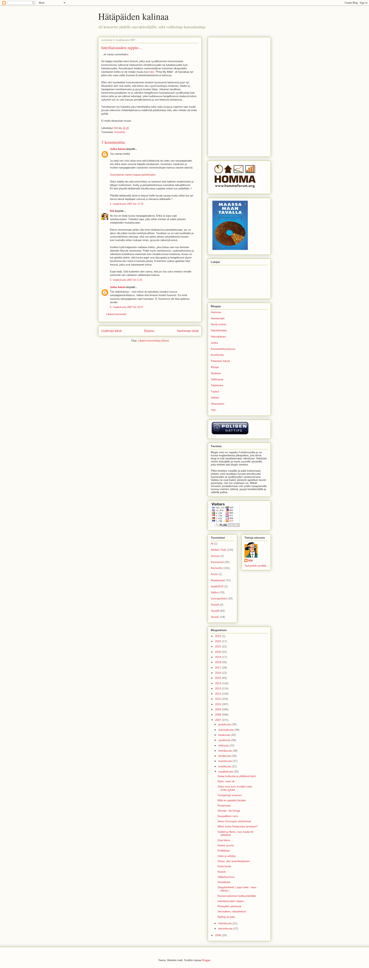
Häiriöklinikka (219, 330)
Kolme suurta (226, 845)
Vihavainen (217, 403)
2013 (218, 688)
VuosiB (215, 610)
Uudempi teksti (111, 331)
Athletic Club (218, 549)
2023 (218, 636)
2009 (218, 709)
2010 (218, 704)
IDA (112, 211)
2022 (218, 641)
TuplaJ (215, 391)
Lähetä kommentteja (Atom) (153, 340)
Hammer (216, 312)
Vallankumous (226, 876)
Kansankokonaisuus (223, 348)
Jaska (214, 342)
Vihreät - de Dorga (229, 810)
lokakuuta (224, 734)
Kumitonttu (217, 354)
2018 (218, 662)
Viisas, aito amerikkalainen (234, 861)
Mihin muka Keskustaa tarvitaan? (238, 826)
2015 (218, 677)
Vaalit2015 (217, 586)
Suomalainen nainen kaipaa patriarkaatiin (132, 174)
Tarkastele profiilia (255, 565)
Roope (215, 367)
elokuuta (223, 745)
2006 (218, 935)
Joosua (215, 555)
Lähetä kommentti (116, 314)
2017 (218, 667)
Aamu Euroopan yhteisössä (234, 821)
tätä (152, 71)
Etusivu (149, 331)
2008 (218, 714)
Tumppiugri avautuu (230, 795)
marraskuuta (226, 729)
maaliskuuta (226, 771)
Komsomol (217, 562)
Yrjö (213, 409)
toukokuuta (225, 761)
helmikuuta (225, 923)
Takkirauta (217, 379)
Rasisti (222, 871)
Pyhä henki (224, 866)
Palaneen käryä (220, 360)
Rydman (216, 373)
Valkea (215, 397)
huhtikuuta (225, 766)
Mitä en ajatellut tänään (232, 800)
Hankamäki (217, 318)
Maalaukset (218, 580)
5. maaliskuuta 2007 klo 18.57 (126, 307)
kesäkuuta (225, 755)
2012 (218, 693)
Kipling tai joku (226, 916)
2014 (218, 683)
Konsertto (120, 132)
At (212, 543)
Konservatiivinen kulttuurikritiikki (237, 895)
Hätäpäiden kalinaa (133, 16)
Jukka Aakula (118, 149)
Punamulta (224, 805)
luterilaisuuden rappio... (232, 901)
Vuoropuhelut (219, 598)
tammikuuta (225, 928)
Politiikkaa (224, 850)
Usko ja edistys (227, 855)
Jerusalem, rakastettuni (232, 911)
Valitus (215, 592)
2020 (218, 651)
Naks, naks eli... (227, 781)
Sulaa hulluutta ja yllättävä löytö (237, 776)
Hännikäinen (218, 336)
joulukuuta (225, 724)
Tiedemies (217, 385)
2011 (218, 698)
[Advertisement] (239, 96)
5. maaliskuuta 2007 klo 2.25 (126, 279)
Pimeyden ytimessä (229, 906)
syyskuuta (224, 740)
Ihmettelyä (224, 882)
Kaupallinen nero (228, 816)
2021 (218, 646)
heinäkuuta (225, 750)
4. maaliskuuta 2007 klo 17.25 (126, 203)
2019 (218, 657)
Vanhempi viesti (188, 331)
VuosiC (215, 616)
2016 (218, 672)
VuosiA (215, 604)
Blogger (206, 960)
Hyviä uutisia (218, 324)
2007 (218, 719)
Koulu (214, 574)
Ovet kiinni (224, 840)
